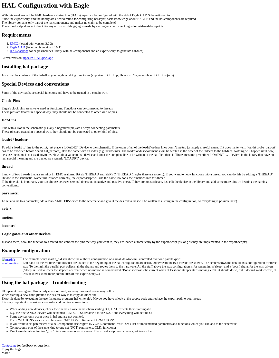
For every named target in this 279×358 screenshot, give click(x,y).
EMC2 (14, 43)
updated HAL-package (38, 58)
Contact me (9, 345)
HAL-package (19, 51)
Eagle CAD (17, 47)
